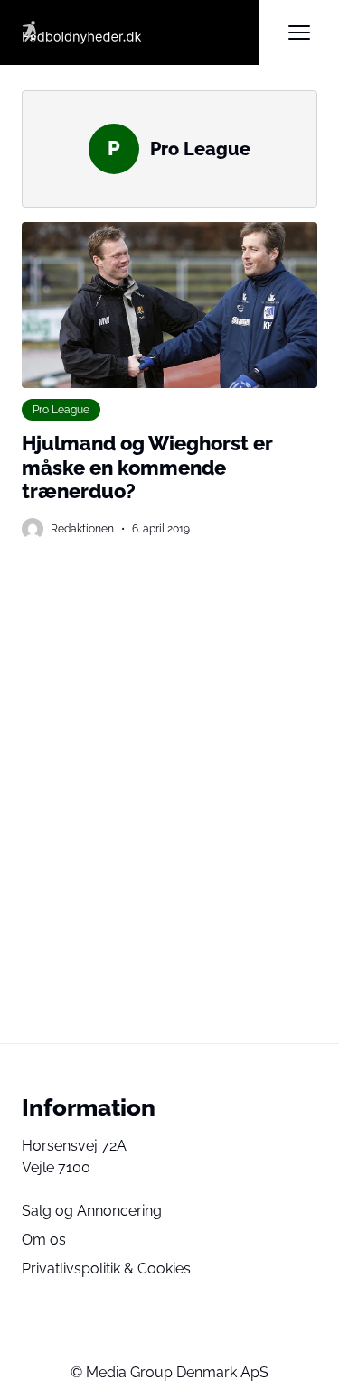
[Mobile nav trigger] (299, 32)
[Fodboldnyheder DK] (140, 32)
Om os (44, 1239)
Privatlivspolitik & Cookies (106, 1268)
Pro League (61, 409)
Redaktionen (82, 529)
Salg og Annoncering (92, 1210)
